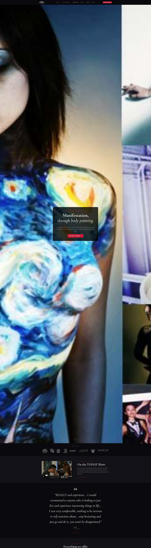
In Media (87, 2)
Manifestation (76, 2)
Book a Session (107, 2)
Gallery (82, 2)
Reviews (93, 2)
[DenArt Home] (42, 2)
